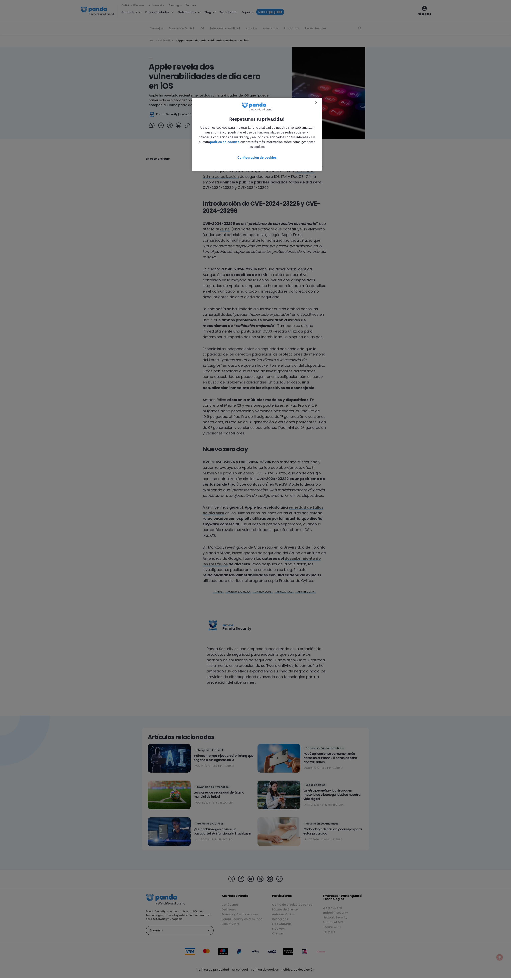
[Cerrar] (316, 102)
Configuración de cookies (257, 157)
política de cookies (225, 142)
